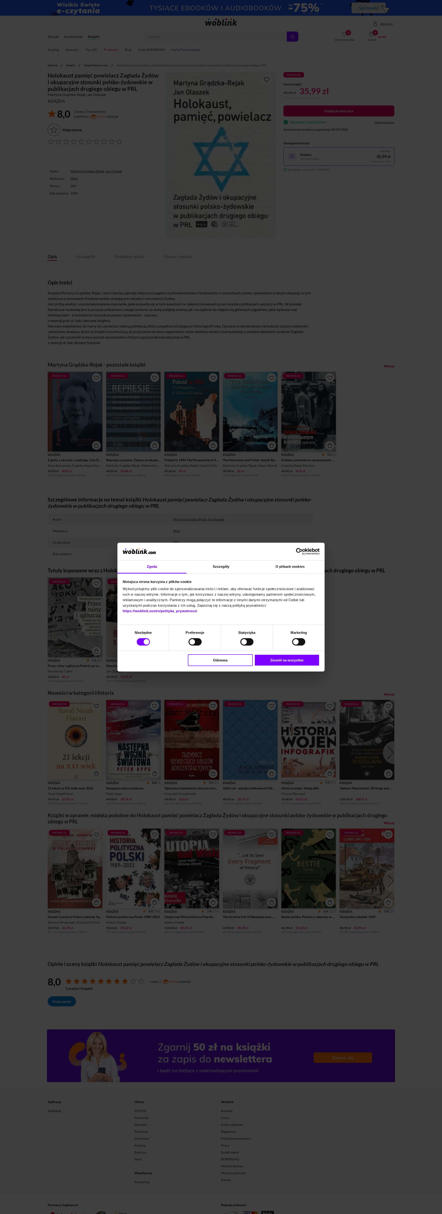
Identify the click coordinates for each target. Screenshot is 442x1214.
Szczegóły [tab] (221, 566)
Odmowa (220, 660)
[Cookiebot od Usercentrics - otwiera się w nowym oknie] (299, 551)
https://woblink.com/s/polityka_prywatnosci (160, 611)
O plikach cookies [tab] (290, 566)
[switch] (195, 642)
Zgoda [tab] (152, 566)
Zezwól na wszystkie (286, 660)
